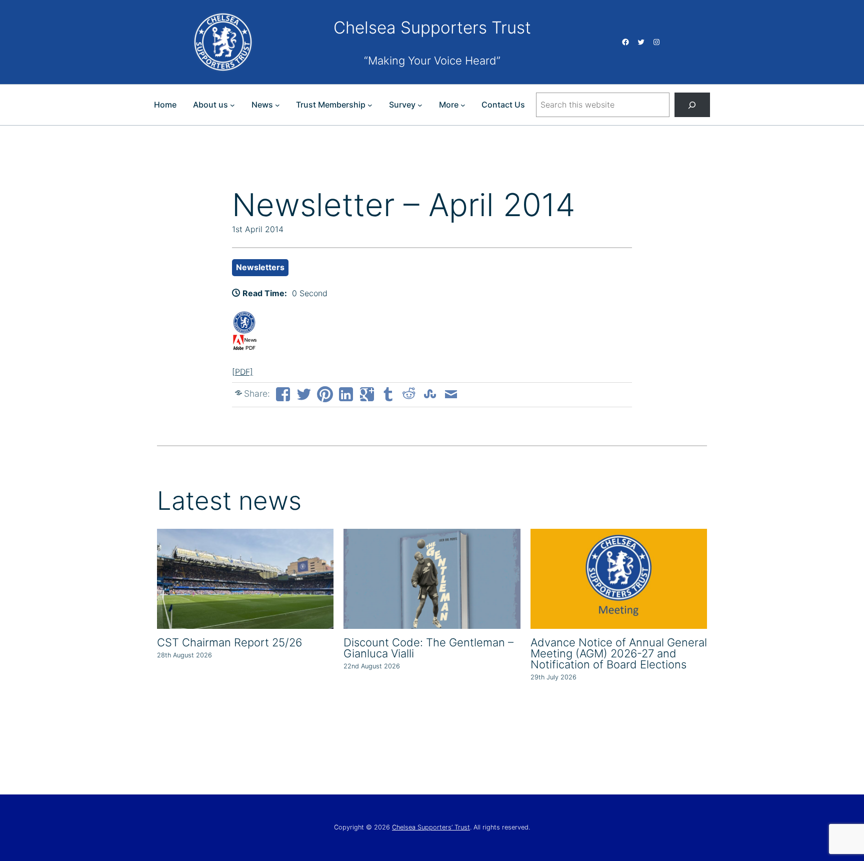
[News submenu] (277, 105)
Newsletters (260, 267)
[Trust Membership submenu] (370, 105)
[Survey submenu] (420, 105)
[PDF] (242, 372)
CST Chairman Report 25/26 (229, 642)
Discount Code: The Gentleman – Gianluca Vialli (429, 648)
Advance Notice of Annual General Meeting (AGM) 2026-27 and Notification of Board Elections (618, 653)
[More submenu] (463, 105)
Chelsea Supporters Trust (432, 28)
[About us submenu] (232, 105)
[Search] (692, 105)
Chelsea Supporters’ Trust (431, 827)
